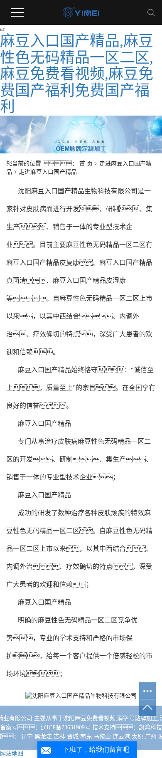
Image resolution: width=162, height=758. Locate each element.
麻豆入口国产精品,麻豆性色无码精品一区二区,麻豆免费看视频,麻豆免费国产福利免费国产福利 (76, 74)
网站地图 (11, 754)
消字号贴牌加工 (137, 718)
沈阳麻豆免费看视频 (89, 718)
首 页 (86, 163)
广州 (151, 736)
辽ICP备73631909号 (66, 727)
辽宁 (27, 736)
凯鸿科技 (150, 727)
